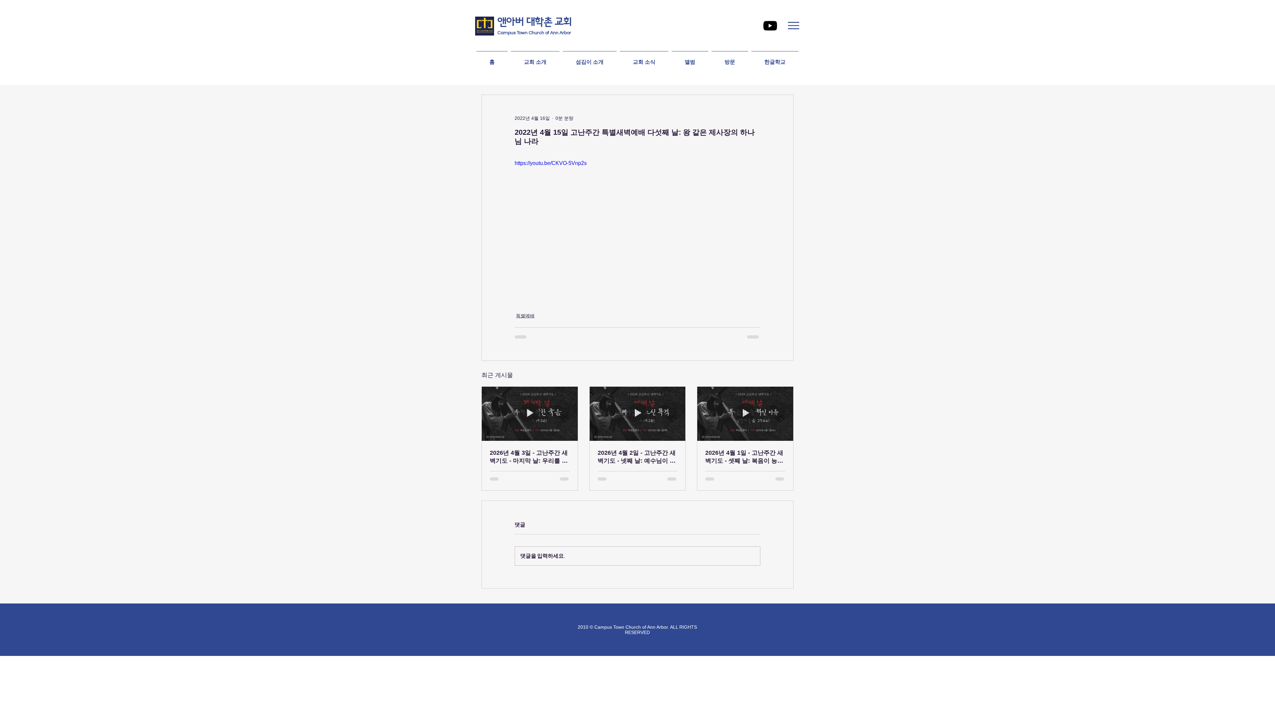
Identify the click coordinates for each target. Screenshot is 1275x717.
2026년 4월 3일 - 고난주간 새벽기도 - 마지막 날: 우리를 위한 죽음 (529, 457)
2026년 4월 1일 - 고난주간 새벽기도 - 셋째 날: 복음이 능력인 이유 (744, 457)
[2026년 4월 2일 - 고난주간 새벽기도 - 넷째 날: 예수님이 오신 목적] (638, 413)
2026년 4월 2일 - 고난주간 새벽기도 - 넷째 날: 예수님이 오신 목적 (637, 457)
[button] (793, 25)
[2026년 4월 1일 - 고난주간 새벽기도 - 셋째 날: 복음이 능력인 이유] (745, 413)
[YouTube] (770, 25)
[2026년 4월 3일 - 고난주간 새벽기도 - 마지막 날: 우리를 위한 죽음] (530, 413)
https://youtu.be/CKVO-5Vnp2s (551, 163)
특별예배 (525, 315)
